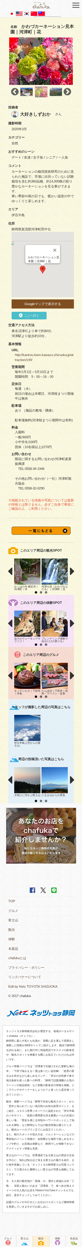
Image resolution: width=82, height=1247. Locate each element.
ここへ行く (31, 315)
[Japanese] (11, 13)
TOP (11, 901)
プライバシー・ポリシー (26, 967)
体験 (11, 939)
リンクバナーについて (24, 977)
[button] (42, 269)
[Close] (55, 250)
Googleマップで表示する (42, 304)
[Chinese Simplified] (34, 13)
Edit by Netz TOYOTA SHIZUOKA (33, 986)
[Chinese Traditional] (41, 13)
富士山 (13, 920)
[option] (41, 61)
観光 (11, 929)
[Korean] (26, 13)
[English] (19, 13)
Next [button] (67, 92)
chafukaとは (17, 958)
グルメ (13, 911)
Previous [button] (14, 92)
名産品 (13, 948)
